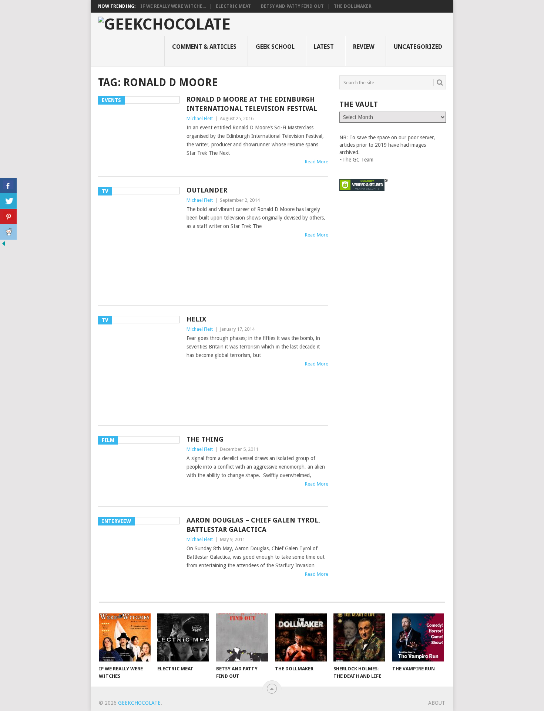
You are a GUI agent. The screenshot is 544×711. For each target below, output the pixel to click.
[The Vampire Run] (418, 637)
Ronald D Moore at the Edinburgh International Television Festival (252, 103)
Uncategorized (418, 46)
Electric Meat (233, 6)
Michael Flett (200, 118)
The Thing (205, 439)
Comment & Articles (204, 46)
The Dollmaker (353, 6)
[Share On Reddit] (8, 232)
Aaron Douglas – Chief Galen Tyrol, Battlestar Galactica (253, 524)
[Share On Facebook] (8, 185)
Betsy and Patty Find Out (292, 6)
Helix (196, 319)
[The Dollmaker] (301, 637)
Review (364, 46)
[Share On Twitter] (8, 201)
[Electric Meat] (183, 637)
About (436, 703)
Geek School (275, 46)
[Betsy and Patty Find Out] (242, 637)
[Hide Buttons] (3, 245)
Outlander (207, 190)
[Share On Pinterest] (8, 216)
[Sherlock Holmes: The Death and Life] (359, 637)
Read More (316, 161)
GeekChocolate (139, 703)
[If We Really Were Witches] (125, 637)
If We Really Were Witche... (173, 6)
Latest (324, 46)
